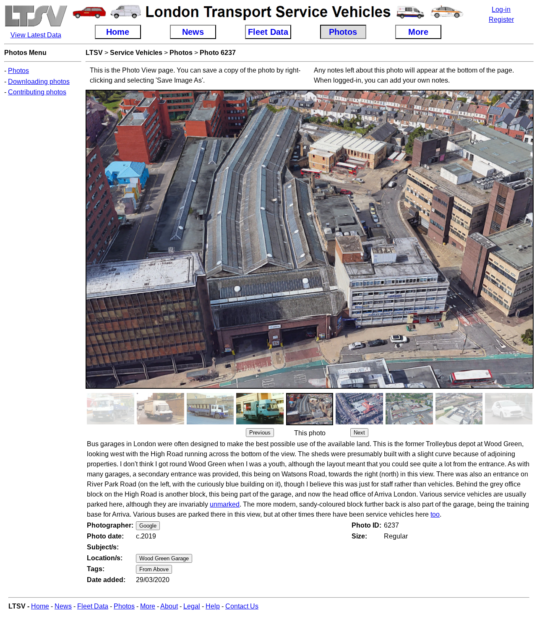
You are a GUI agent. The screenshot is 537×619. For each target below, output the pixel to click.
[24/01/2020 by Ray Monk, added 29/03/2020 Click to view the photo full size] (508, 422)
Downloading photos (39, 81)
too (435, 514)
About (169, 606)
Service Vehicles (136, 52)
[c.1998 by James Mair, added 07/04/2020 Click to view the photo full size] (210, 422)
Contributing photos (37, 92)
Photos (18, 70)
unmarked (225, 504)
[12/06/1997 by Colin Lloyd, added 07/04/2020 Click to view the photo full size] (160, 422)
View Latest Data (35, 35)
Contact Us (241, 606)
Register (501, 19)
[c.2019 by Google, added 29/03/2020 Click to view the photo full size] (310, 423)
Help (213, 606)
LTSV (94, 52)
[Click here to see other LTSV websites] (35, 25)
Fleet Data (92, 606)
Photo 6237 (218, 52)
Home (40, 606)
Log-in (501, 9)
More (147, 606)
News (63, 606)
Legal (191, 606)
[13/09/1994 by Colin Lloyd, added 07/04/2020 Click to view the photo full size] (110, 422)
